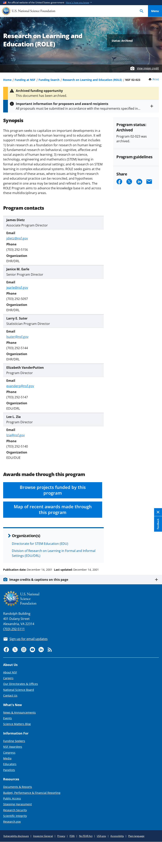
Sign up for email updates (28, 639)
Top (155, 555)
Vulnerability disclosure (16, 836)
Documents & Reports (17, 787)
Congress (9, 752)
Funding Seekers (14, 741)
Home (7, 80)
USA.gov (101, 836)
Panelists (9, 770)
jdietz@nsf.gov (17, 238)
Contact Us (10, 695)
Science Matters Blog (17, 724)
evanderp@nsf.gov (20, 386)
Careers (8, 678)
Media (7, 758)
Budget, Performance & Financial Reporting (31, 793)
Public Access (12, 798)
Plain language (136, 836)
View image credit (148, 68)
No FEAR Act (85, 836)
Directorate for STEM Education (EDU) (40, 543)
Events (7, 718)
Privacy (61, 836)
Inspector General (43, 836)
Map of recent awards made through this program (53, 509)
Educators (9, 764)
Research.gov (12, 821)
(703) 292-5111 (14, 629)
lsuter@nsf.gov (17, 337)
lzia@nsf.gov (15, 435)
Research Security (15, 810)
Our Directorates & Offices (20, 684)
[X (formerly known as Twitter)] (15, 649)
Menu (155, 11)
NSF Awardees (12, 747)
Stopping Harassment (17, 804)
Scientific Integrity (15, 816)
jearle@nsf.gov (17, 287)
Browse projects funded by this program (53, 490)
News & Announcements (19, 712)
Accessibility (117, 836)
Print (156, 79)
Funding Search (49, 80)
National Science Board (18, 690)
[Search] (141, 11)
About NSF (10, 672)
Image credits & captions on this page (38, 579)
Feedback (158, 524)
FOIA (72, 836)
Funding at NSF (25, 80)
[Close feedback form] (158, 512)
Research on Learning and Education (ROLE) (92, 80)
